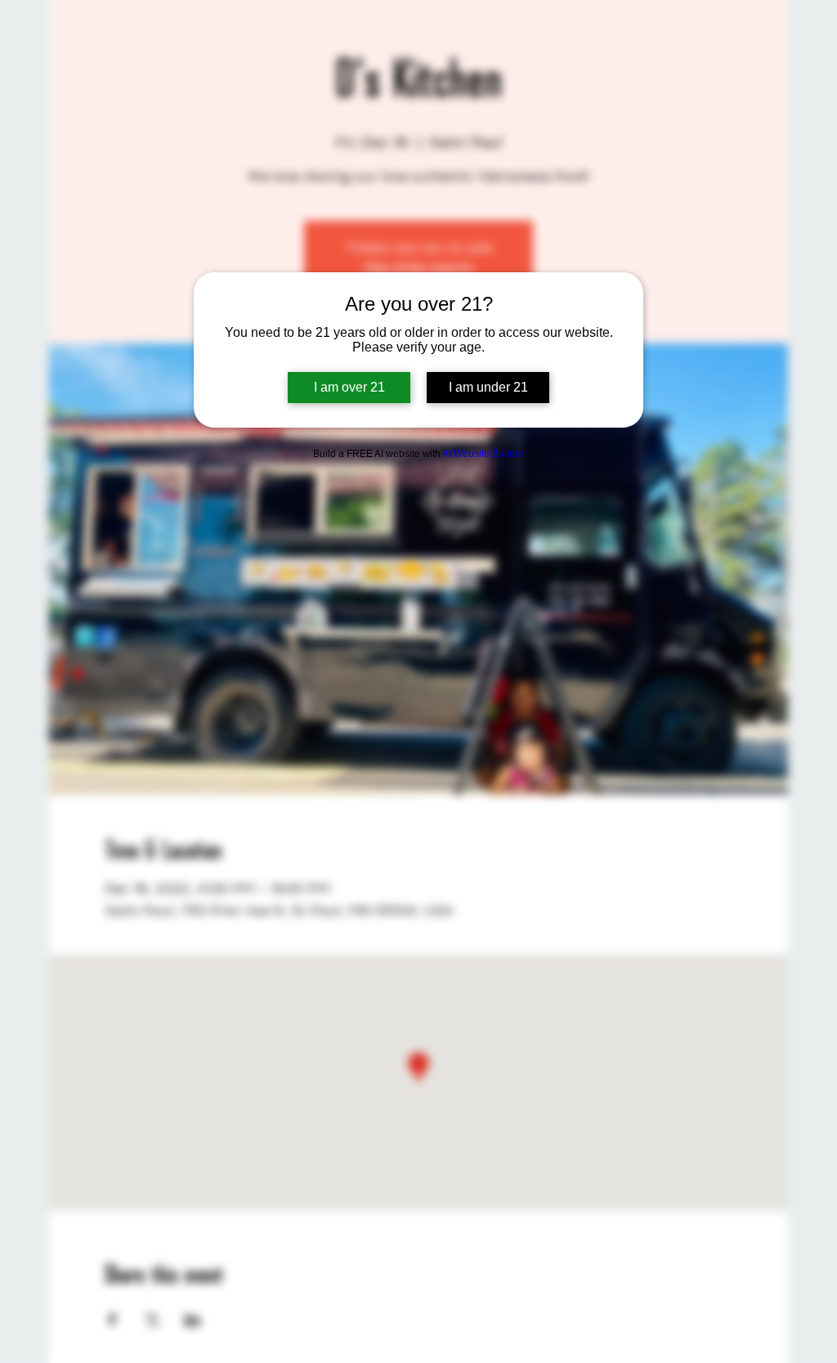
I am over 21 (349, 387)
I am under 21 (488, 387)
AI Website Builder (483, 454)
